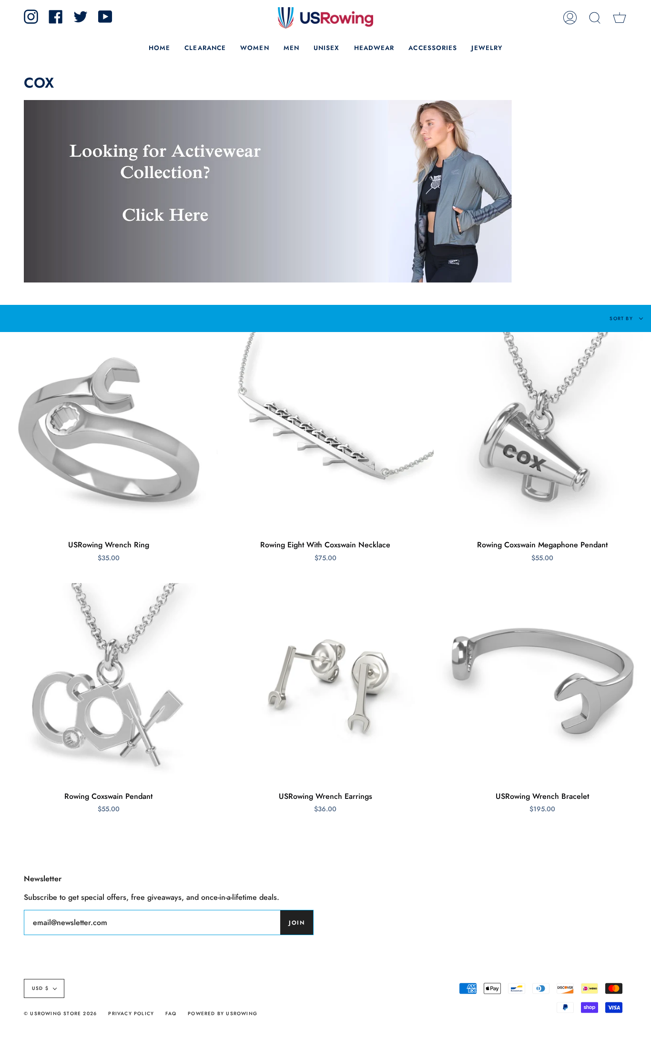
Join (297, 922)
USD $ (40, 988)
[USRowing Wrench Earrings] (325, 680)
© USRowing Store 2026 (60, 1013)
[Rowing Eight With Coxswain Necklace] (325, 429)
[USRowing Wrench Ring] (108, 429)
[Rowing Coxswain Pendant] (108, 680)
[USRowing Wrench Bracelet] (542, 680)
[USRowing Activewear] (268, 284)
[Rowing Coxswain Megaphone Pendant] (542, 429)
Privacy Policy (131, 1013)
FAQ (170, 1013)
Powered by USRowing (222, 1013)
